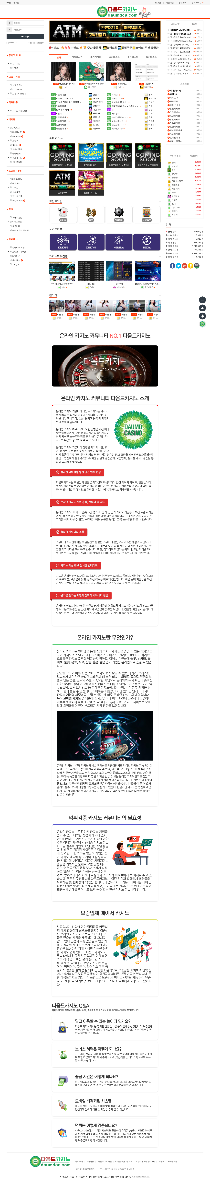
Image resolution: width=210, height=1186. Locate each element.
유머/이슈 (17, 136)
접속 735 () (197, 2)
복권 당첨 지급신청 (20, 230)
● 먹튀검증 (12, 102)
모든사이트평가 (19, 94)
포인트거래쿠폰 (19, 252)
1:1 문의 (16, 264)
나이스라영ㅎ (175, 141)
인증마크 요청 (18, 247)
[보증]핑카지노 (90, 192)
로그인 (158, 2)
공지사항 (16, 64)
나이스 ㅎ (173, 98)
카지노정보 (17, 89)
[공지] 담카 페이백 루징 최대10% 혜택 (186, 48)
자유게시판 (18, 132)
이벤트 (15, 68)
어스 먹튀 (90, 284)
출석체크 (17, 260)
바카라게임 (17, 179)
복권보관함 (17, 217)
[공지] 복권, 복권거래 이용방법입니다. (186, 66)
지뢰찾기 (16, 188)
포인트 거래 (18, 200)
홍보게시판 (18, 158)
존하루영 (173, 101)
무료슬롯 (16, 192)
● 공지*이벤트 (14, 55)
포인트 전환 (17, 196)
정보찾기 (183, 2)
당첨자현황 (17, 222)
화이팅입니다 (175, 130)
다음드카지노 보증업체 (62, 165)
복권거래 (16, 226)
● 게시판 (11, 119)
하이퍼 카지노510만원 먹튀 (62, 284)
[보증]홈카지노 (90, 165)
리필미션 (16, 256)
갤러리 (16, 145)
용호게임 (16, 183)
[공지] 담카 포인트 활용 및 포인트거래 (186, 52)
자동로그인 (13, 42)
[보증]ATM (62, 192)
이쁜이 (57, 314)
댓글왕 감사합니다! (64, 84)
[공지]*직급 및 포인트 (179, 73)
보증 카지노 (17, 85)
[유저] (202, 308)
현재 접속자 (173, 232)
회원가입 (170, 2)
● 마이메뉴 (12, 239)
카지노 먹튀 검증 (19, 111)
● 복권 (10, 209)
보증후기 (16, 141)
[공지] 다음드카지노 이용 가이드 (183, 55)
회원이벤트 (17, 149)
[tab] (58, 57)
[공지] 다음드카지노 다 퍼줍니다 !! (184, 59)
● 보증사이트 (13, 76)
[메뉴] (202, 299)
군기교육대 (17, 162)
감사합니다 (174, 137)
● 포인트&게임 (14, 170)
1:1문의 (161, 1162)
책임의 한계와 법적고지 (145, 1162)
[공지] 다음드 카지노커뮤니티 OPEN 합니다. (189, 70)
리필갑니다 (147, 84)
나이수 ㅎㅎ (174, 105)
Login (26, 36)
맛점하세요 (119, 84)
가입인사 (16, 128)
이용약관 (90, 1162)
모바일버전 (172, 1162)
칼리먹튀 (119, 284)
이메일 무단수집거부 (123, 1162)
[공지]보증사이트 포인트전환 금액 (184, 44)
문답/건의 (16, 153)
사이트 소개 (78, 1162)
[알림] (202, 316)
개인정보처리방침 (104, 1162)
